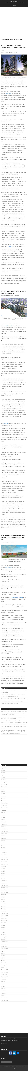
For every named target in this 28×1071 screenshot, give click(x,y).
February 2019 (4, 880)
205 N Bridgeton (22, 517)
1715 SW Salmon (15, 517)
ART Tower (12, 246)
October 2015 (4, 974)
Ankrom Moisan (23, 276)
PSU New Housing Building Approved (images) (10, 733)
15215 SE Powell (8, 275)
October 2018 (4, 890)
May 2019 (3, 873)
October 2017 (4, 918)
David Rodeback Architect (16, 522)
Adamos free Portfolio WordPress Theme (11, 1067)
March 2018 (3, 906)
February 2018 (4, 908)
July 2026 (3, 770)
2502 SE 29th (3, 519)
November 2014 (4, 1000)
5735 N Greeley (22, 519)
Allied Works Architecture (17, 521)
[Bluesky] (18, 1053)
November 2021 (4, 803)
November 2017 (4, 915)
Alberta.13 (10, 521)
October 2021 (4, 805)
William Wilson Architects (20, 526)
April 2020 (3, 847)
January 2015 (3, 995)
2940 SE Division (9, 519)
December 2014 (4, 997)
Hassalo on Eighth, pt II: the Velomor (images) (16, 723)
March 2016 (3, 962)
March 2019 (3, 878)
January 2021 (3, 826)
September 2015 (4, 976)
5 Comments (16, 283)
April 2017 (3, 932)
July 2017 (3, 925)
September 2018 (4, 892)
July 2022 (3, 789)
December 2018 (4, 885)
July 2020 (3, 840)
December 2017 (4, 913)
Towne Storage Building (17, 597)
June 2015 (3, 983)
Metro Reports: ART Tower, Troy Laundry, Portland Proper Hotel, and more (13, 48)
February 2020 (4, 852)
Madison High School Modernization (13, 681)
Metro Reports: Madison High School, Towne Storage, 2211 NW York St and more (13, 538)
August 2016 (3, 951)
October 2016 (4, 946)
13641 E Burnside (8, 677)
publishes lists (8, 93)
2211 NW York (22, 677)
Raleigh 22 (5, 423)
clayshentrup (3, 726)
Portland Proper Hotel (11, 281)
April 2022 (3, 796)
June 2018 (3, 899)
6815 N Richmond (7, 276)
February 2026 (4, 782)
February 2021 (4, 824)
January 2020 (3, 854)
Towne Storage (12, 683)
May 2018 (3, 901)
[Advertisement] (14, 22)
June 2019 (3, 871)
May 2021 (3, 817)
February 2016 (4, 965)
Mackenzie (3, 681)
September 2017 (4, 920)
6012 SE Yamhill (4, 521)
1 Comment (12, 527)
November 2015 (4, 972)
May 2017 (3, 929)
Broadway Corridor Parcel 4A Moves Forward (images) (12, 701)
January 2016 (3, 967)
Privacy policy (4, 1043)
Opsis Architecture (4, 683)
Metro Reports (4, 281)
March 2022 (3, 798)
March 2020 (3, 850)
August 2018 (3, 894)
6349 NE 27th (19, 678)
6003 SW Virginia (13, 678)
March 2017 (3, 934)
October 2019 (4, 861)
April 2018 (3, 904)
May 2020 (3, 845)
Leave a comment (19, 683)
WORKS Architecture (5, 527)
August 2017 (3, 922)
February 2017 (4, 936)
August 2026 (3, 767)
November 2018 (4, 887)
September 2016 (4, 948)
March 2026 (3, 779)
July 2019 (3, 868)
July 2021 (3, 812)
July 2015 (3, 981)
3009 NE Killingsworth (5, 678)
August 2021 (3, 810)
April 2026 (3, 777)
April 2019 (3, 875)
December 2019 (4, 857)
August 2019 (3, 866)
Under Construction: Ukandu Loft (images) (9, 703)
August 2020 (3, 838)
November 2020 (4, 831)
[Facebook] (10, 1053)
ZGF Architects (10, 283)
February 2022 (4, 800)
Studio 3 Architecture (20, 281)
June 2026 (3, 772)
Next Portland (14, 1)
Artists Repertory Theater (11, 278)
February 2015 (4, 993)
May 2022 (3, 793)
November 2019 (4, 859)
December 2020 (4, 828)
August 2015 (3, 979)
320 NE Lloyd (16, 519)
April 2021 (3, 819)
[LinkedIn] (14, 1053)
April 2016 (3, 960)
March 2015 (3, 990)
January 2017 (3, 939)
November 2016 (4, 943)
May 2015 (3, 986)
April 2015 (3, 988)
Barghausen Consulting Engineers (11, 280)
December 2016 (4, 941)
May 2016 (3, 958)
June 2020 (3, 843)
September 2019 (4, 864)
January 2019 (3, 882)
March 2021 (3, 821)
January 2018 (3, 911)
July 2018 (3, 897)
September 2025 (4, 784)
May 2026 (3, 775)
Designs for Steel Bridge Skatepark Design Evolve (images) (13, 698)
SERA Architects (12, 526)
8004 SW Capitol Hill (16, 276)
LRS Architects (21, 680)
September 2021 (4, 807)
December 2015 (4, 969)
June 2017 (3, 927)
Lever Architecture (21, 280)
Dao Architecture (14, 680)
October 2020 (4, 833)
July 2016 (3, 953)
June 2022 (3, 791)
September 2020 (4, 836)
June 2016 (3, 955)
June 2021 (3, 814)
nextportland (15, 52)
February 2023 (4, 786)
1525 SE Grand (15, 275)
